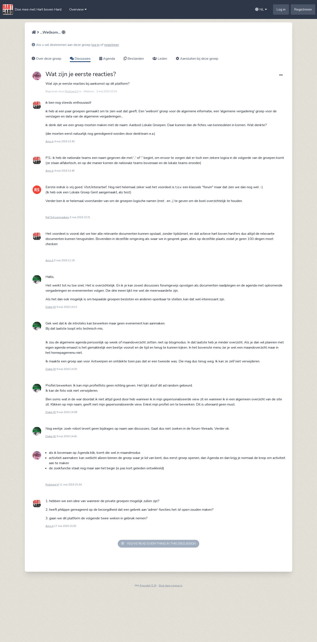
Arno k (49, 141)
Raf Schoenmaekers (57, 217)
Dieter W (51, 307)
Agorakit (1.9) (148, 585)
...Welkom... (50, 32)
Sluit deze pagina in (170, 585)
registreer (111, 44)
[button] (78, 9)
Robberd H (71, 91)
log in (95, 44)
